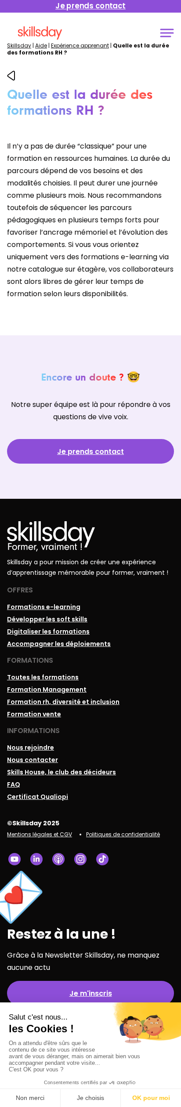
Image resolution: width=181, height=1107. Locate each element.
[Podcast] (58, 859)
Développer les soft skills (47, 619)
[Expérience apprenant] (11, 78)
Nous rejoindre (30, 747)
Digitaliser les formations (48, 631)
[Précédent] (11, 75)
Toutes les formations (43, 677)
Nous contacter (32, 759)
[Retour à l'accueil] (40, 33)
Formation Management (47, 689)
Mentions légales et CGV (39, 834)
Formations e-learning (43, 606)
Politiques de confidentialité (123, 834)
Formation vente (34, 714)
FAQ (13, 784)
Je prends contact (90, 451)
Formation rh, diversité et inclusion (63, 701)
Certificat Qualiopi (37, 796)
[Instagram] (80, 859)
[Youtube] (14, 859)
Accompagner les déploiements (59, 643)
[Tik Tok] (102, 859)
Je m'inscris (90, 993)
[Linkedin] (36, 859)
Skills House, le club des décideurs (61, 772)
